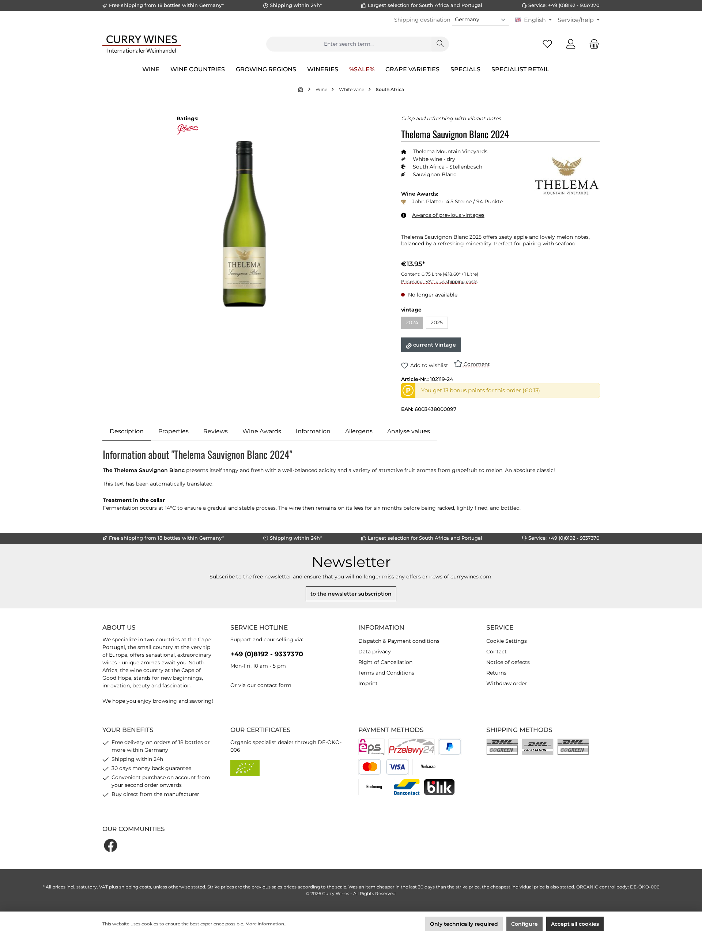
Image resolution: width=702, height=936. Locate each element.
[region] (244, 223)
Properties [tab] (173, 431)
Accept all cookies (575, 924)
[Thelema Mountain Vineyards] (567, 181)
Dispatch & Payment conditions (398, 641)
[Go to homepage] (141, 44)
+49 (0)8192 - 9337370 (266, 654)
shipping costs (135, 887)
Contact (496, 651)
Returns (496, 672)
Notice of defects (508, 662)
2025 (437, 322)
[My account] (571, 44)
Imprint (368, 683)
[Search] (440, 44)
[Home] (301, 89)
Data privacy (374, 651)
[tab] (126, 431)
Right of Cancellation (385, 662)
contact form (274, 685)
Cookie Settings (506, 641)
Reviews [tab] (215, 431)
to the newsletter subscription (351, 593)
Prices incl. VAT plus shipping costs (439, 281)
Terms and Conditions (386, 672)
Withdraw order (506, 683)
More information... (266, 923)
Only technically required (464, 924)
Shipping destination (422, 19)
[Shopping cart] (592, 44)
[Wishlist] (547, 44)
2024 (414, 323)
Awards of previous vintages (448, 215)
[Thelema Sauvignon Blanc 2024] (244, 224)
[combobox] (348, 44)
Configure (524, 924)
